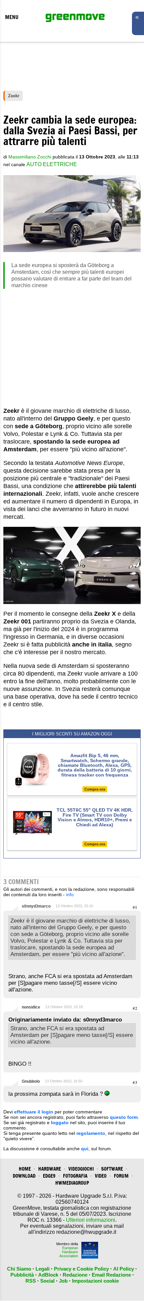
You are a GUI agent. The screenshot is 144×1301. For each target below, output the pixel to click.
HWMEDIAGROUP (72, 1182)
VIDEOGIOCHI (81, 1168)
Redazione (75, 1275)
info (70, 894)
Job (63, 1281)
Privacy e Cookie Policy (81, 1269)
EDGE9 (49, 1175)
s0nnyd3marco (36, 906)
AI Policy (123, 1269)
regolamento (90, 1133)
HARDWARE (49, 1168)
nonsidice (31, 1007)
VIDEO (100, 1175)
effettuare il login (33, 1111)
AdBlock (48, 1275)
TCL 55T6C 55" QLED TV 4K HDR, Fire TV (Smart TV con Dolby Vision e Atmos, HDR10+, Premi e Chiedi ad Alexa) (95, 817)
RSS (30, 1281)
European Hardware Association (68, 1252)
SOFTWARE (112, 1168)
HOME (25, 1168)
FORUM (121, 1175)
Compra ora (94, 789)
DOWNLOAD (24, 1175)
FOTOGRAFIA (75, 1175)
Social (47, 1281)
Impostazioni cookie (95, 1281)
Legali (42, 1269)
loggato (60, 1122)
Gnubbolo (31, 1081)
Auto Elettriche (51, 164)
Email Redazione (111, 1275)
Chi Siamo (19, 1269)
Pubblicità (22, 1275)
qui (84, 1148)
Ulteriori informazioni (90, 1220)
